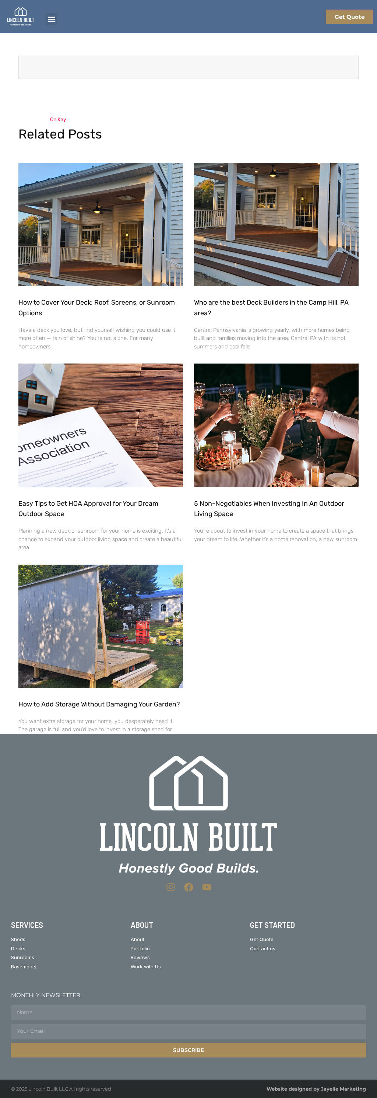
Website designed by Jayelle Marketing (316, 1089)
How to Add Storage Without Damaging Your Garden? (99, 704)
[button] (51, 19)
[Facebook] (188, 887)
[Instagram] (170, 887)
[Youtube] (206, 887)
